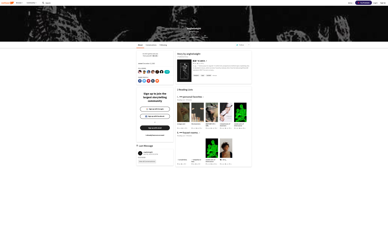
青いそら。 (223, 160)
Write (350, 3)
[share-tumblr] (153, 81)
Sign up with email (155, 128)
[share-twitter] (144, 81)
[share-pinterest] (148, 81)
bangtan (196, 75)
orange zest (181, 124)
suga (202, 75)
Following (163, 45)
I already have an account (155, 135)
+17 (167, 72)
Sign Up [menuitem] (383, 3)
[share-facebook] (140, 81)
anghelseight (148, 152)
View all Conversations (147, 161)
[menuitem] (240, 45)
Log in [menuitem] (375, 3)
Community (31, 3)
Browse (19, 3)
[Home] (7, 3)
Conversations (151, 45)
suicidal (209, 75)
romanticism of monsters (225, 125)
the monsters (195, 124)
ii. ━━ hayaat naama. (187, 132)
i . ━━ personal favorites (189, 96)
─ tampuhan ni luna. (196, 160)
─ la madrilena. (182, 160)
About (140, 45)
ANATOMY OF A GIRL (210, 125)
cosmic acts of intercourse (239, 125)
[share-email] (157, 81)
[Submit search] (43, 2)
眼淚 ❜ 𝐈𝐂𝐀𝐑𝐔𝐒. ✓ (200, 61)
